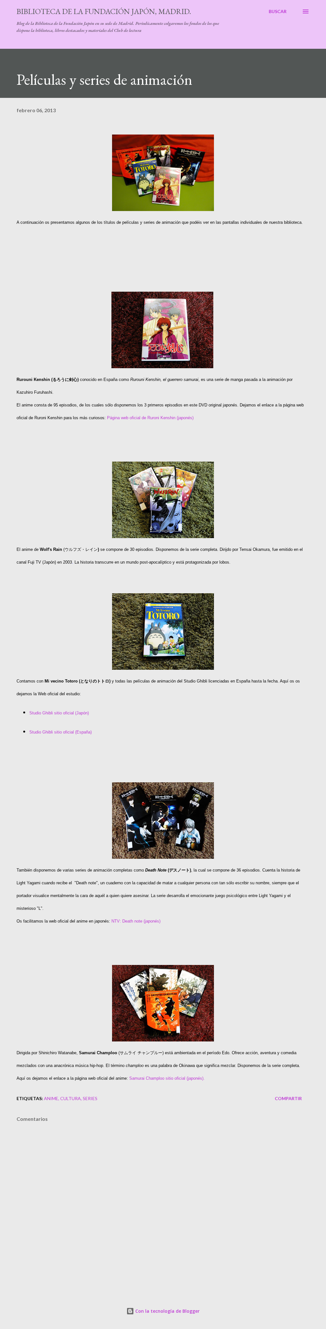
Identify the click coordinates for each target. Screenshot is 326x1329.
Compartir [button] (288, 1098)
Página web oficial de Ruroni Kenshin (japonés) (150, 417)
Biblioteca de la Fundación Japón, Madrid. (104, 11)
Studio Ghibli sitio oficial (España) (60, 732)
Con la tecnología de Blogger (167, 1311)
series (90, 1098)
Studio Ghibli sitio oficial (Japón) (59, 713)
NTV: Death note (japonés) (135, 921)
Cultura (70, 1098)
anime (51, 1098)
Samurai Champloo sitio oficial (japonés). (167, 1078)
